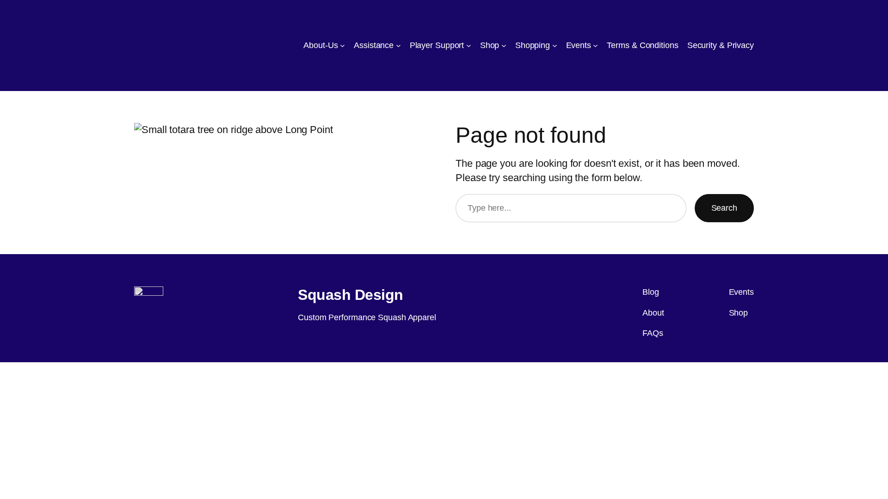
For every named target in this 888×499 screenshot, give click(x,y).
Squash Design (350, 294)
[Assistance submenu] (398, 45)
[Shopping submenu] (554, 45)
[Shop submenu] (503, 45)
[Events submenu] (595, 45)
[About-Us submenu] (342, 45)
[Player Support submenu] (468, 45)
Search (724, 208)
